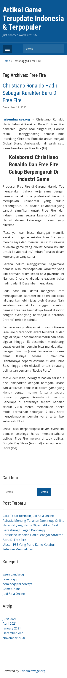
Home (6, 61)
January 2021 (12, 628)
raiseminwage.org (16, 119)
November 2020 (14, 638)
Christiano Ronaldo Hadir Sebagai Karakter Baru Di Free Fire (30, 92)
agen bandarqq (13, 574)
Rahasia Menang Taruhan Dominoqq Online (33, 521)
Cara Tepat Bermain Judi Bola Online (28, 516)
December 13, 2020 (14, 107)
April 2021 (10, 623)
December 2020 (13, 633)
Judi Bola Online (14, 594)
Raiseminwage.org (32, 671)
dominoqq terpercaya (17, 584)
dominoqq (10, 579)
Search (60, 49)
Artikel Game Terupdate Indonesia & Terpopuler (33, 18)
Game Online (11, 589)
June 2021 (9, 619)
